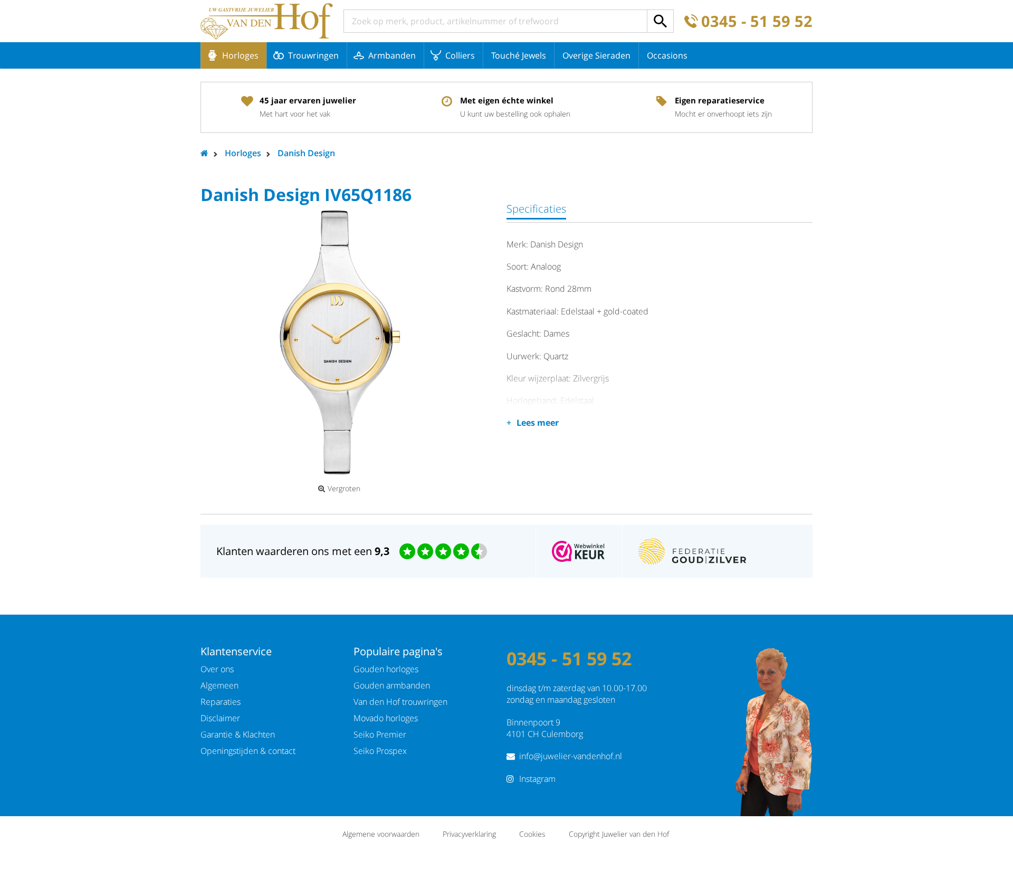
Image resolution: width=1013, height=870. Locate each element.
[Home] (266, 21)
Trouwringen (313, 55)
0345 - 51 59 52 (757, 21)
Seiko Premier (379, 734)
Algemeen (219, 685)
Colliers (460, 55)
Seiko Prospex (380, 751)
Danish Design (306, 153)
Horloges (240, 55)
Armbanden (392, 55)
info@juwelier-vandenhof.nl (570, 756)
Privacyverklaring (469, 834)
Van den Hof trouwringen (400, 702)
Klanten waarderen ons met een (302, 551)
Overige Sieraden (596, 55)
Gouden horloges (385, 669)
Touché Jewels (518, 55)
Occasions (667, 55)
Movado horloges (385, 718)
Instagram (537, 779)
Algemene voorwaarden (380, 834)
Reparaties (220, 702)
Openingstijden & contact (247, 751)
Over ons (217, 669)
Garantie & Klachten (237, 734)
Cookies (532, 834)
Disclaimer (220, 718)
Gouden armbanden (391, 685)
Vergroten (344, 488)
